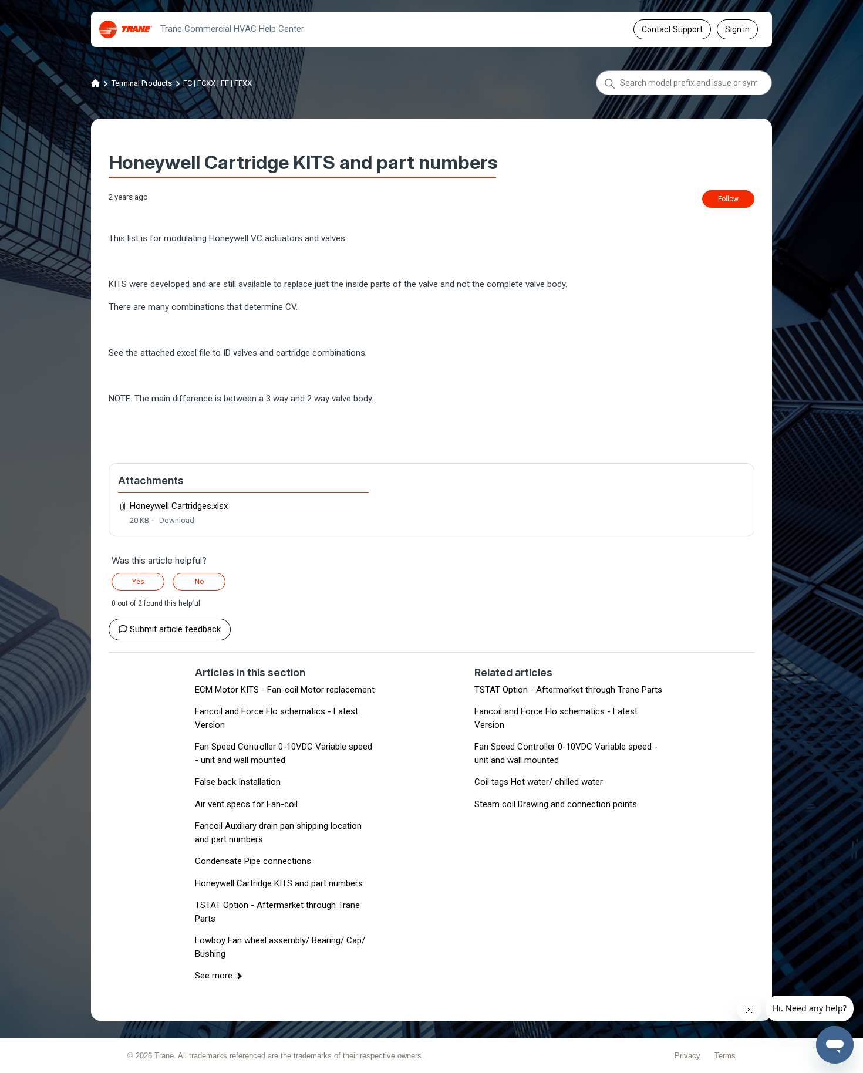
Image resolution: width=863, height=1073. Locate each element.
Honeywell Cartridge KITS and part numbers (279, 883)
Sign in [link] (737, 29)
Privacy (687, 1055)
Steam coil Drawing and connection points (555, 804)
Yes (138, 582)
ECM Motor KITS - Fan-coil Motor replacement (285, 689)
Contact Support (672, 29)
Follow (728, 199)
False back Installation (238, 782)
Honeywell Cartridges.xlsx (179, 506)
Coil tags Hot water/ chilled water (538, 782)
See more (213, 975)
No (199, 582)
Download (176, 520)
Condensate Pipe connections (253, 861)
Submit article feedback (175, 629)
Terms (725, 1055)
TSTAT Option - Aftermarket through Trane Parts (568, 689)
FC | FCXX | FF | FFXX (217, 83)
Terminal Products (142, 83)
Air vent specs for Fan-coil (246, 804)
